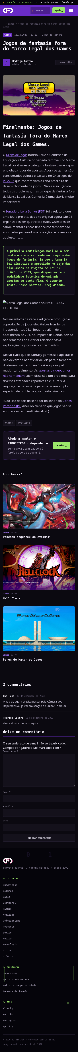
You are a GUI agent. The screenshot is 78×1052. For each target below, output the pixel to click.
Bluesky (8, 1008)
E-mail (8, 806)
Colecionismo (11, 920)
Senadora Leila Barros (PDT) (25, 211)
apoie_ (59, 10)
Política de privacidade (19, 985)
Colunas (8, 891)
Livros (7, 950)
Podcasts (9, 926)
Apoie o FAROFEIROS (16, 979)
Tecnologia (10, 944)
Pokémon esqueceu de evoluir (26, 537)
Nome (7, 792)
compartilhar (65, 62)
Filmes (7, 908)
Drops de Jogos (16, 155)
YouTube (8, 1014)
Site (5, 821)
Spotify (8, 1026)
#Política (24, 423)
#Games (9, 423)
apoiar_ (61, 445)
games (11, 24)
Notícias (9, 914)
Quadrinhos (10, 885)
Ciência (8, 956)
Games (7, 35)
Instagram (9, 1020)
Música (7, 938)
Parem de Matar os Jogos (23, 659)
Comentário (10, 751)
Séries (7, 932)
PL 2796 (8, 181)
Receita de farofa (15, 991)
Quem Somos (10, 973)
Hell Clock (11, 598)
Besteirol (9, 902)
